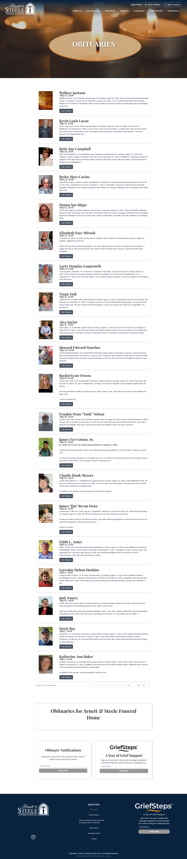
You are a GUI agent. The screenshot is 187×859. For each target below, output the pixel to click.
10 (129, 685)
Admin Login (105, 856)
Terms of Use (94, 856)
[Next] (148, 685)
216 (138, 685)
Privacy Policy (82, 856)
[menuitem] (78, 11)
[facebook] (33, 837)
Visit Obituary (66, 111)
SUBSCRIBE (63, 770)
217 (144, 685)
